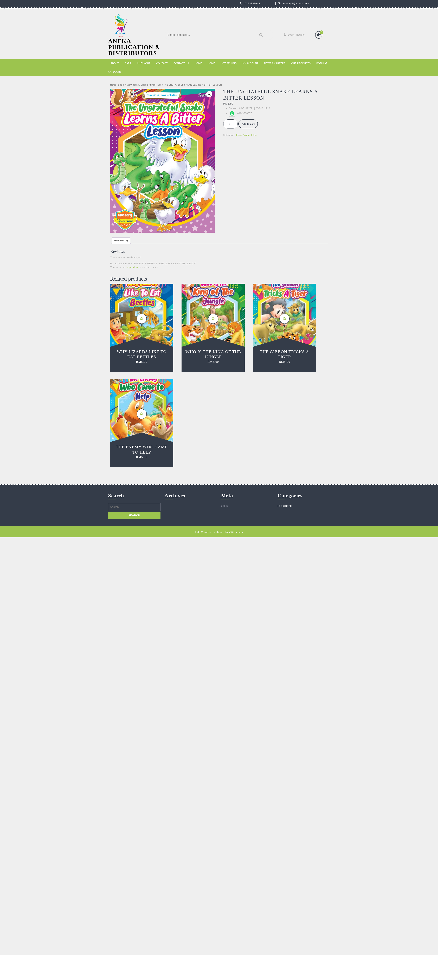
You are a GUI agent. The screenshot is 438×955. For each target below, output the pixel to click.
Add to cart (248, 123)
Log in (224, 505)
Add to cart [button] (142, 319)
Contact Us (181, 63)
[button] (209, 94)
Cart (128, 63)
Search (260, 34)
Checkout (143, 63)
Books (121, 84)
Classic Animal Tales (151, 84)
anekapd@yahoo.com (295, 3)
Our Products (301, 63)
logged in (132, 267)
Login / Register (296, 34)
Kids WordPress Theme (209, 532)
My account (250, 63)
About (115, 63)
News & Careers (274, 63)
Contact (162, 63)
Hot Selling (229, 63)
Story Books (132, 84)
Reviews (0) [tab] (121, 240)
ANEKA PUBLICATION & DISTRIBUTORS (134, 47)
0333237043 (252, 3)
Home (198, 63)
